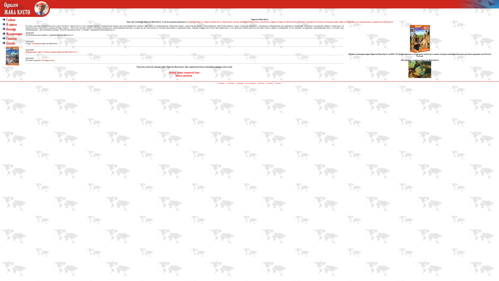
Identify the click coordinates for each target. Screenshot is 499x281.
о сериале (230, 83)
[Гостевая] (10, 41)
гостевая (269, 83)
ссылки (278, 83)
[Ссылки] (9, 44)
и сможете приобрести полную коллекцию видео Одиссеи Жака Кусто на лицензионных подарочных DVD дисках (345, 22)
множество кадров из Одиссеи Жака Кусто (278, 22)
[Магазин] (12, 65)
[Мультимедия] (12, 36)
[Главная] (9, 22)
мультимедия (250, 83)
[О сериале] (10, 27)
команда (240, 83)
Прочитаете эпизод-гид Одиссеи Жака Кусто (241, 22)
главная (221, 83)
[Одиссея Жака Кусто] (25, 16)
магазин (261, 83)
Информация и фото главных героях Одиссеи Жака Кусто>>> (51, 52)
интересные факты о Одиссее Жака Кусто (204, 22)
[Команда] (9, 32)
